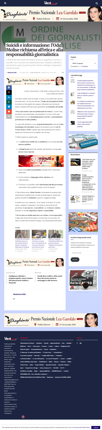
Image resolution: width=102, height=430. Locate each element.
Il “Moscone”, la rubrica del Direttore (30, 352)
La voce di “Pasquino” (52, 359)
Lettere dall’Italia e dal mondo (28, 362)
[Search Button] (97, 3)
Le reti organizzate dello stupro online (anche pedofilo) (84, 124)
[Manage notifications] (23, 416)
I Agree (95, 427)
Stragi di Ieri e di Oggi (32, 368)
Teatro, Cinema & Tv (45, 368)
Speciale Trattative (63, 365)
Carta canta (36, 346)
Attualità (68, 343)
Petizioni (63, 362)
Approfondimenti (35, 72)
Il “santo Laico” (47, 352)
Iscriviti (75, 260)
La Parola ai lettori (25, 359)
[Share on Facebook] (9, 87)
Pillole (69, 362)
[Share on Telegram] (9, 106)
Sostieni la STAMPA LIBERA (63, 377)
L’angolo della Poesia (48, 356)
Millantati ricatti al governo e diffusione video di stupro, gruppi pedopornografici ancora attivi (86, 115)
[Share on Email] (9, 111)
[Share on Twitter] (9, 92)
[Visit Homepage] (51, 3)
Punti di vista (24, 365)
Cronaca (44, 346)
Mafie (50, 362)
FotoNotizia (53, 349)
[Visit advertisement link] (51, 13)
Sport (21, 368)
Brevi (29, 346)
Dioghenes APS (65, 346)
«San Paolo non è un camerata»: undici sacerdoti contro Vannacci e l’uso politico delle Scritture (88, 164)
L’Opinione (59, 356)
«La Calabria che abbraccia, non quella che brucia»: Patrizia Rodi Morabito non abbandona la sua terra (86, 104)
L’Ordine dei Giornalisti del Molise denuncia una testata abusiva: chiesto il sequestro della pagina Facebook (22, 243)
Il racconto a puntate (26, 356)
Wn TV (62, 368)
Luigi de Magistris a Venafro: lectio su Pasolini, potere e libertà (86, 95)
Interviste (37, 356)
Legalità (69, 359)
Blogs (35, 371)
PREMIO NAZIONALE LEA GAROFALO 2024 (32, 377)
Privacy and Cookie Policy (82, 427)
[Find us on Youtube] (80, 343)
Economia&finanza (36, 349)
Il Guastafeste (58, 352)
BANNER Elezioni (57, 371)
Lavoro (63, 359)
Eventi (46, 349)
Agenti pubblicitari (45, 371)
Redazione (50, 377)
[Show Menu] (5, 3)
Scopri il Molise (39, 365)
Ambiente (39, 343)
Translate (85, 66)
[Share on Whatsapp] (9, 102)
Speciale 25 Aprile (51, 365)
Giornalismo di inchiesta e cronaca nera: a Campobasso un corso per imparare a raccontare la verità (39, 243)
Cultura (57, 346)
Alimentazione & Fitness (27, 343)
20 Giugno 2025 (24, 72)
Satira (31, 365)
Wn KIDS (55, 368)
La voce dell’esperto (38, 359)
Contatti (66, 371)
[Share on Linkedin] (9, 97)
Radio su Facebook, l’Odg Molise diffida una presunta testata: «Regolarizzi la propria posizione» (55, 243)
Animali (46, 343)
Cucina (51, 346)
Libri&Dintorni (43, 362)
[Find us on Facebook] (77, 343)
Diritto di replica (24, 349)
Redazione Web (12, 72)
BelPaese (23, 346)
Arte (63, 343)
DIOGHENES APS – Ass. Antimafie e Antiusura (33, 374)
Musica (56, 362)
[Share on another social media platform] (9, 116)
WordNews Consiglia (26, 371)
